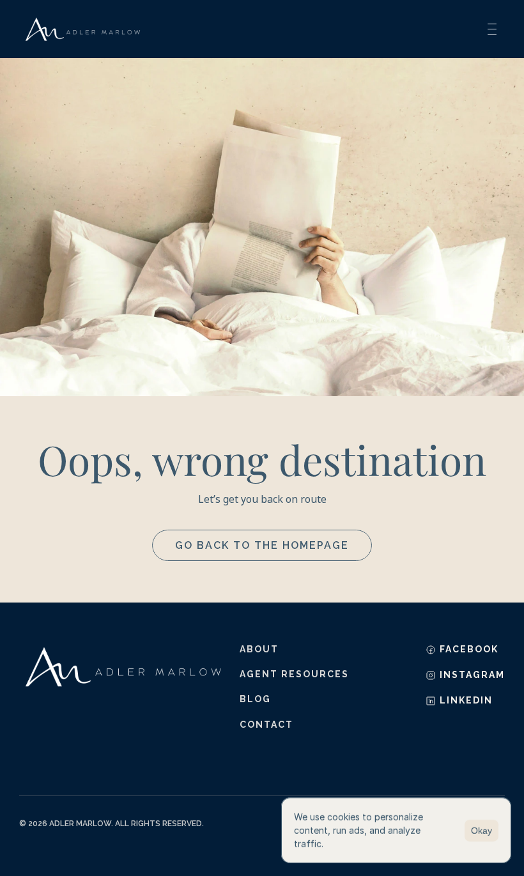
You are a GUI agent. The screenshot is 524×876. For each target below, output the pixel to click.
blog (255, 699)
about (259, 649)
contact (266, 724)
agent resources (294, 674)
